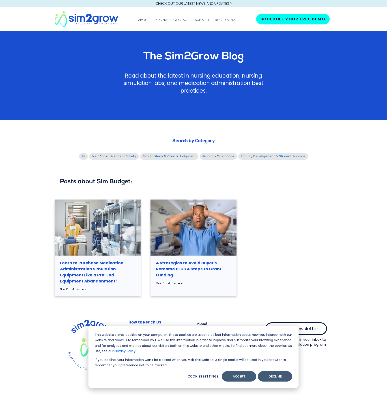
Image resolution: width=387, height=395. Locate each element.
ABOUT (143, 19)
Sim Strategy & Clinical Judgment (169, 156)
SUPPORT (202, 19)
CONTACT (181, 19)
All (83, 156)
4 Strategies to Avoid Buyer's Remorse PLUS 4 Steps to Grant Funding (188, 269)
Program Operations (218, 156)
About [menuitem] (202, 323)
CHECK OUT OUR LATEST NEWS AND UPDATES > (193, 3)
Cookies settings (203, 376)
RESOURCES (224, 19)
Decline (275, 376)
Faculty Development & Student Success (273, 156)
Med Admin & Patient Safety (114, 156)
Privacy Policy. (125, 351)
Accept (239, 376)
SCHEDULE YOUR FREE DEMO (292, 19)
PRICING (161, 19)
